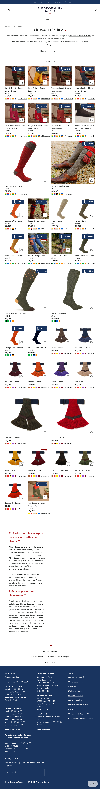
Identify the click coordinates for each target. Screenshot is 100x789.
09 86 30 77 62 (43, 709)
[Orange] (13, 321)
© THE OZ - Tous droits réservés (38, 782)
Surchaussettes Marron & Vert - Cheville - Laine (84, 127)
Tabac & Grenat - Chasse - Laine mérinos (61, 89)
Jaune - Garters (10, 470)
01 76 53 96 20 (43, 691)
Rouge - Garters (57, 437)
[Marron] (52, 353)
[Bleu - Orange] (15, 99)
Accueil (7, 26)
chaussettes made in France (80, 35)
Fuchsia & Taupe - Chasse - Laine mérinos (15, 127)
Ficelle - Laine (56, 221)
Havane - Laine (80, 221)
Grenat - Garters (34, 470)
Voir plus (50, 44)
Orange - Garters (34, 381)
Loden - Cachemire (58, 313)
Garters (57, 51)
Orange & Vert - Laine (13, 221)
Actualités (72, 686)
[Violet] (59, 353)
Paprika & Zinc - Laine (13, 186)
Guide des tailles (75, 700)
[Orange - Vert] (13, 99)
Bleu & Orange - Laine (37, 255)
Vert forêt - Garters (12, 437)
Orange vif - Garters (13, 503)
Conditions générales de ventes (80, 718)
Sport (13, 26)
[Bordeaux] (62, 353)
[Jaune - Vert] (6, 99)
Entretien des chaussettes (78, 704)
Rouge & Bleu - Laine (36, 221)
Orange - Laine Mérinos (14, 347)
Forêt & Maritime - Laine (84, 255)
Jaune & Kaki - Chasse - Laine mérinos (37, 89)
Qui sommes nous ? (76, 677)
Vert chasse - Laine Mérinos (15, 313)
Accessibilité (85, 714)
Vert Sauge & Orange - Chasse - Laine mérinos (37, 504)
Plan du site (72, 714)
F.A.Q (70, 709)
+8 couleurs (64, 353)
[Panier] (96, 10)
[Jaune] (57, 353)
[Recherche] (9, 10)
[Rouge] (55, 353)
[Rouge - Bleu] (8, 99)
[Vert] (6, 321)
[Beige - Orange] (10, 99)
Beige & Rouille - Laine (60, 186)
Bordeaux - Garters (12, 381)
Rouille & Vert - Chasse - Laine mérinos (60, 127)
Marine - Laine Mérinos (37, 347)
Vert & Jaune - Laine (59, 255)
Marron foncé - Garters (60, 470)
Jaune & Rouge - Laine (13, 255)
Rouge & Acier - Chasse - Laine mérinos (38, 127)
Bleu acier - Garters (82, 347)
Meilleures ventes (75, 691)
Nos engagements (75, 682)
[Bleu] (10, 321)
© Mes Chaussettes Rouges (14, 782)
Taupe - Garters (57, 347)
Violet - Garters (57, 381)
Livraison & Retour (75, 695)
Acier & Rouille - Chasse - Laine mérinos (85, 89)
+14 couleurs (18, 98)
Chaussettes (44, 51)
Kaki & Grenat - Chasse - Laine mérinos (14, 89)
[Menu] (3, 10)
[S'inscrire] (41, 772)
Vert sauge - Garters (82, 470)
